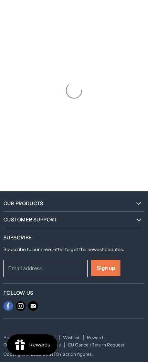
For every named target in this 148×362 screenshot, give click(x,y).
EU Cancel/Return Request (96, 344)
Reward (95, 337)
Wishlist (71, 337)
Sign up (106, 268)
